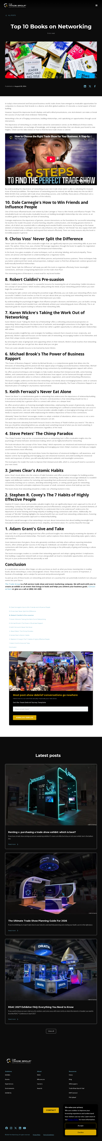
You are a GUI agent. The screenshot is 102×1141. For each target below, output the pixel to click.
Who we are (41, 1079)
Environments (9, 1088)
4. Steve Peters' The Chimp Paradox (21, 631)
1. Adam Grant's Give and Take (19, 643)
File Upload (72, 1097)
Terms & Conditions (48, 1134)
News (71, 1075)
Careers (40, 1084)
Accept (80, 1126)
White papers (73, 1084)
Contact (51, 1110)
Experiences (9, 1084)
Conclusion (13, 647)
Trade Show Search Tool (76, 1088)
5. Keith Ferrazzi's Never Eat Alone (21, 627)
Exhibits (7, 1075)
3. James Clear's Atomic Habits (19, 635)
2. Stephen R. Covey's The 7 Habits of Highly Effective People (29, 639)
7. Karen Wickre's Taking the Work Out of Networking (27, 619)
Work (39, 1075)
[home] (14, 5)
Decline (81, 1132)
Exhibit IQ (8, 1093)
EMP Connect (73, 1093)
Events (7, 1079)
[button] (97, 5)
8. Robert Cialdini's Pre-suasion (21, 615)
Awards (39, 1088)
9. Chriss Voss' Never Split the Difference (22, 611)
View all (51, 1031)
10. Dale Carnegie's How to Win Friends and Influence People (30, 607)
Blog (70, 1079)
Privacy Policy (73, 1119)
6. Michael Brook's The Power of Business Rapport (26, 623)
